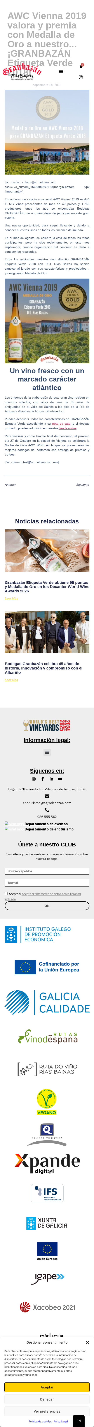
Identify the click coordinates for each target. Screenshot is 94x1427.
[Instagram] (34, 779)
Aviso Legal (61, 1421)
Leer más (11, 598)
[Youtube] (60, 779)
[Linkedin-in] (51, 779)
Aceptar (47, 1387)
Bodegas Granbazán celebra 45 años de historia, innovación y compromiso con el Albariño (43, 668)
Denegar (47, 1399)
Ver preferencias (47, 1411)
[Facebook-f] (43, 779)
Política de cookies (40, 1421)
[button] (87, 1342)
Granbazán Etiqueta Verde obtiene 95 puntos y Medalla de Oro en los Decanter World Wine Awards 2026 (47, 586)
